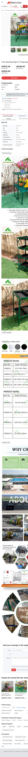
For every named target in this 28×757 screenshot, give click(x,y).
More (2, 746)
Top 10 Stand (18, 743)
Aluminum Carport (5, 713)
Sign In (3, 109)
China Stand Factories (7, 737)
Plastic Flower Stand (7, 743)
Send (14, 670)
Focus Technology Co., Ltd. (18, 751)
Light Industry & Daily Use (10, 10)
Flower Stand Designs (7, 740)
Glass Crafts (11, 726)
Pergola (16, 713)
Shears (19, 726)
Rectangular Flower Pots (8, 730)
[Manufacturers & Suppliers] (14, 2)
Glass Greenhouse (19, 710)
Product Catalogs (22, 707)
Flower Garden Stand (20, 740)
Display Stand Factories (20, 737)
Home (2, 10)
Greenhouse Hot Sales (6, 710)
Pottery (4, 726)
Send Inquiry (14, 78)
